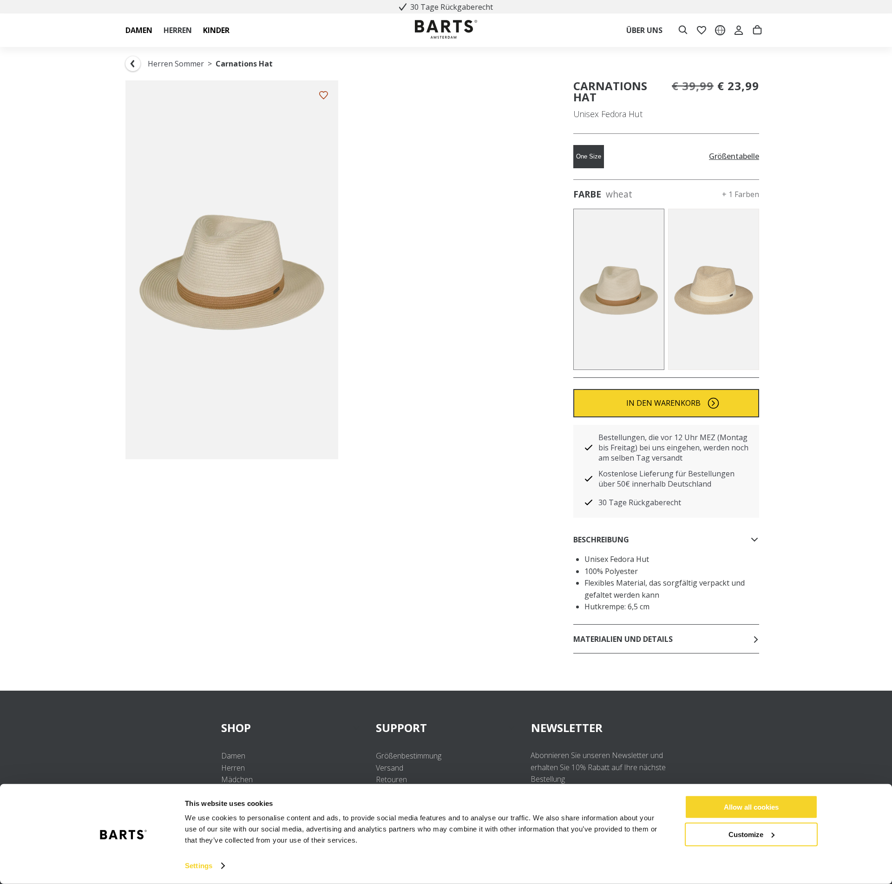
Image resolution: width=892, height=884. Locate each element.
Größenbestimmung (408, 756)
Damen (233, 756)
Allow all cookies (751, 807)
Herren (233, 768)
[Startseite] (446, 30)
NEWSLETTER (567, 727)
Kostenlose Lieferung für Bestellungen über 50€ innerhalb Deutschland (666, 478)
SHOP (236, 727)
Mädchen (237, 779)
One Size (588, 156)
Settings (198, 866)
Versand (389, 768)
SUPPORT (401, 727)
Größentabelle (734, 156)
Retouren (391, 779)
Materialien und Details (623, 639)
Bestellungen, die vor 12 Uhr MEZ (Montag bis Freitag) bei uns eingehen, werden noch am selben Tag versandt (673, 447)
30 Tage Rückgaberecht (451, 7)
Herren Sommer (176, 64)
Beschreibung (601, 539)
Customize (745, 834)
